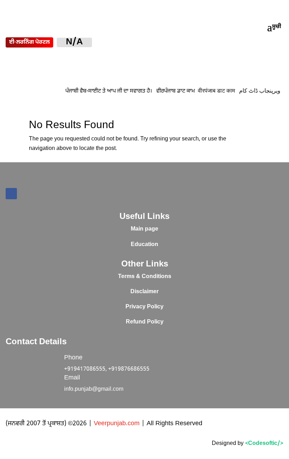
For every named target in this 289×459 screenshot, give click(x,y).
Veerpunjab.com (117, 424)
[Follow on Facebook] (11, 193)
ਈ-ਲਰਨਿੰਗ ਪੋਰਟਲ (29, 42)
